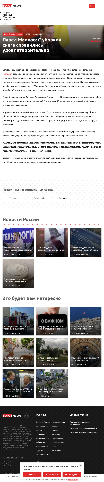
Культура (7, 19)
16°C (92, 6)
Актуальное (57, 426)
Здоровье (7, 15)
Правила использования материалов (80, 423)
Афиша (39, 430)
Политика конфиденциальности (83, 428)
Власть (55, 430)
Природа (7, 12)
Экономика (56, 450)
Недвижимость (42, 438)
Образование (9, 17)
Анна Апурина (94, 41)
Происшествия (58, 442)
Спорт (54, 446)
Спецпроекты (42, 446)
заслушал (7, 74)
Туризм (39, 450)
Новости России (58, 422)
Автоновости (42, 426)
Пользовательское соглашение (83, 432)
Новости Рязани (43, 422)
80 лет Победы (42, 455)
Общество (40, 442)
